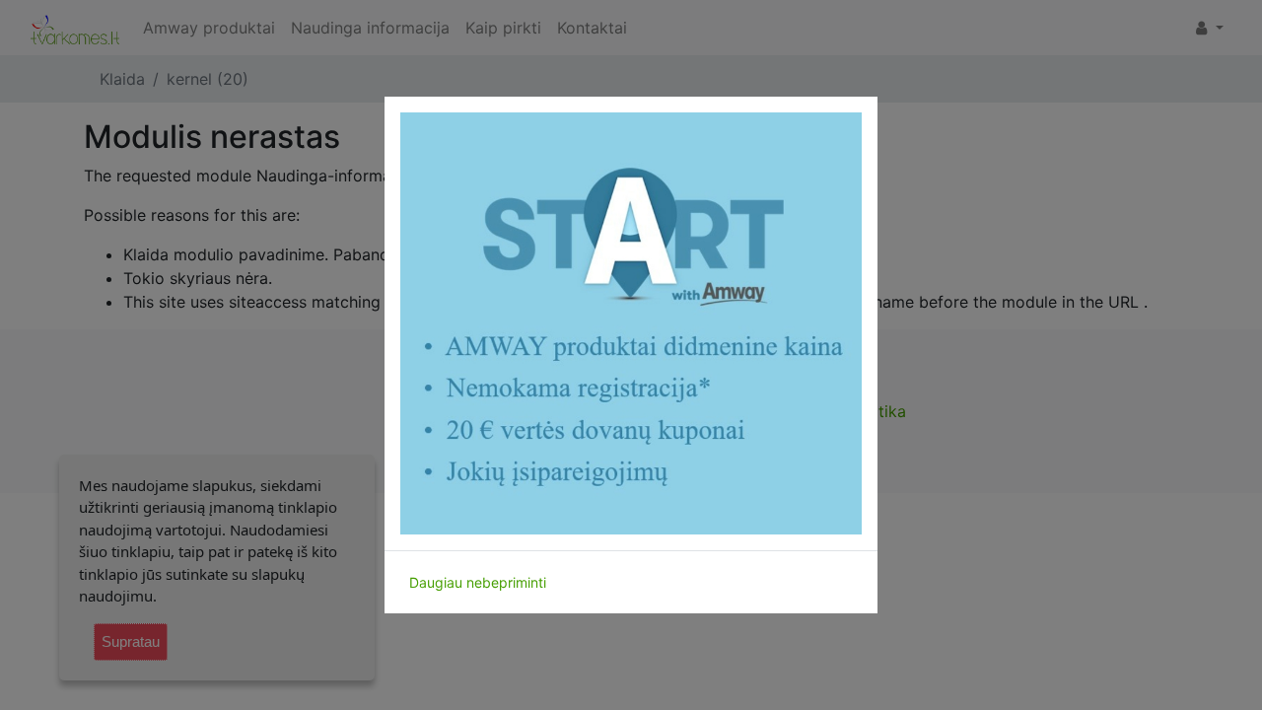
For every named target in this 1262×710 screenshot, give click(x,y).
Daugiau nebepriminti (477, 582)
